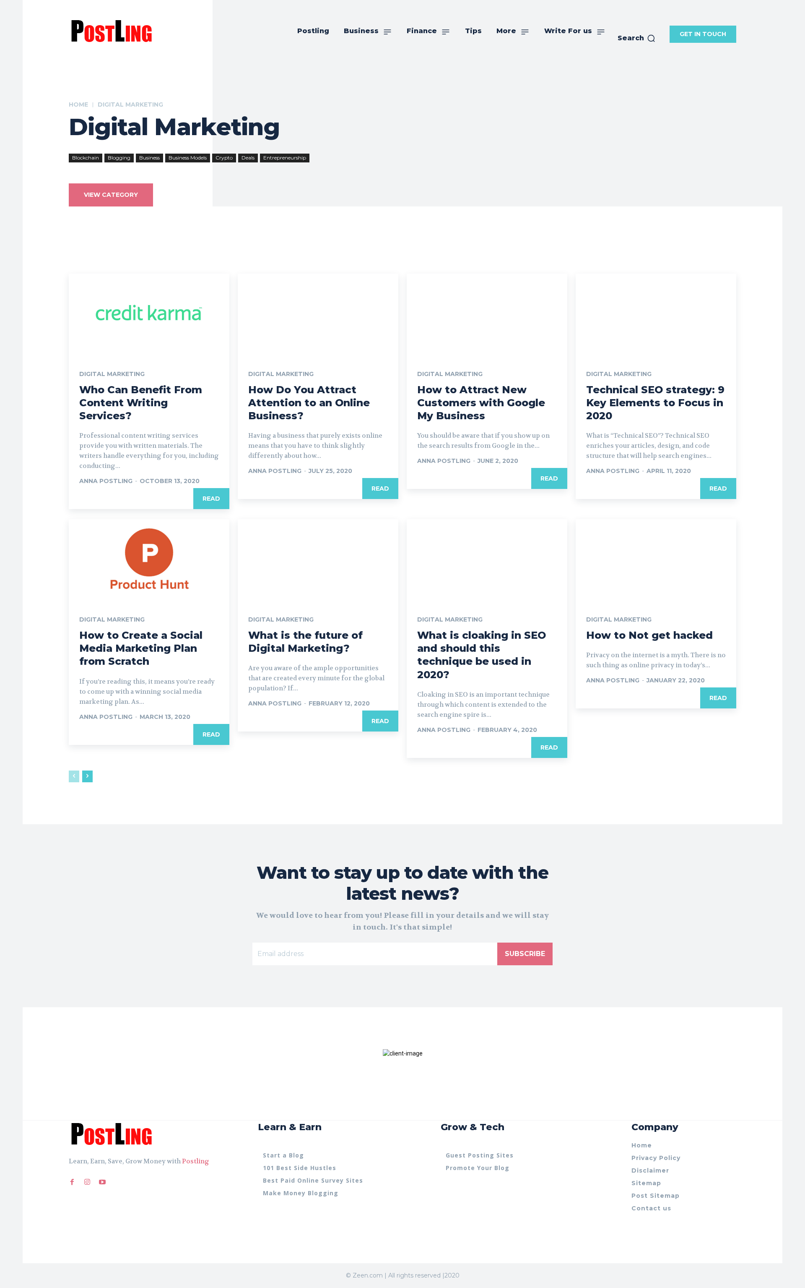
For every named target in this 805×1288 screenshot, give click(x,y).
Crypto (224, 157)
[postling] (111, 30)
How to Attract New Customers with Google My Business (481, 403)
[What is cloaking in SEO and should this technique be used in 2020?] (487, 559)
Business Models (188, 157)
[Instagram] (87, 1182)
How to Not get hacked (649, 635)
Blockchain (85, 157)
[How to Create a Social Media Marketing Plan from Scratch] (149, 559)
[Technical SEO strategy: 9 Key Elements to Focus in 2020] (656, 314)
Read (211, 498)
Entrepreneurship (284, 157)
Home (78, 104)
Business (149, 157)
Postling (195, 1161)
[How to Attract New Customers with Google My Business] (487, 314)
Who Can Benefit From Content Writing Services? (140, 403)
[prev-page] (74, 776)
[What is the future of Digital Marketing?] (318, 559)
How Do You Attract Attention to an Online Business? (309, 403)
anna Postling (105, 481)
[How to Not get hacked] (656, 559)
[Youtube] (102, 1182)
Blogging (119, 157)
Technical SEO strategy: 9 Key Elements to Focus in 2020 (655, 403)
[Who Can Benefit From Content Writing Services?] (149, 314)
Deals (248, 157)
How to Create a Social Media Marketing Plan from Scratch (141, 648)
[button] (637, 38)
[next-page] (87, 776)
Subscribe (525, 954)
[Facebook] (72, 1182)
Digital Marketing (112, 374)
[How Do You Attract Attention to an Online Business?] (318, 314)
